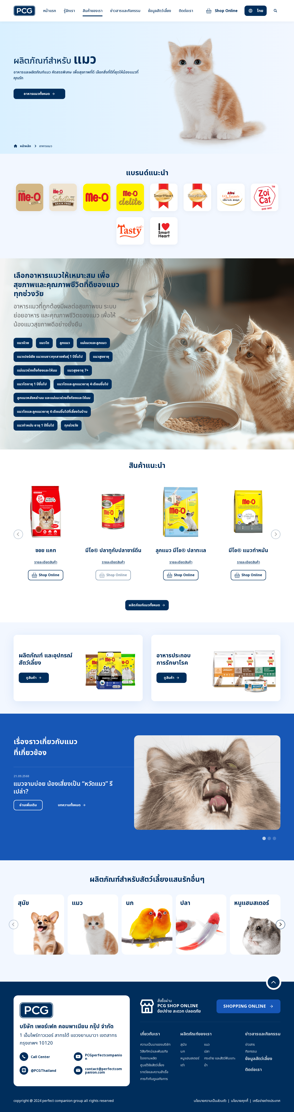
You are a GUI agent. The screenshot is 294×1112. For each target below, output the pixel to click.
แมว (207, 1044)
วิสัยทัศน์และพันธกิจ (154, 1051)
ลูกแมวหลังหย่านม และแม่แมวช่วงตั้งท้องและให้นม (53, 398)
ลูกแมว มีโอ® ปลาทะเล (181, 550)
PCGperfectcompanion (103, 1057)
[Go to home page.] (24, 11)
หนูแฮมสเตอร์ (189, 1058)
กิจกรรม (251, 1051)
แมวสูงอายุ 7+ (77, 370)
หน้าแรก (49, 11)
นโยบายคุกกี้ (239, 1100)
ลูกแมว (65, 343)
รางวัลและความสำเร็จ (154, 1072)
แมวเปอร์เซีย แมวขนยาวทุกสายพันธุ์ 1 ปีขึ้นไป (50, 356)
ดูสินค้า (31, 677)
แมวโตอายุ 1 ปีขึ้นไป (32, 384)
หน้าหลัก (25, 146)
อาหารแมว (45, 146)
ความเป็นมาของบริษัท (155, 1044)
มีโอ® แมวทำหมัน (248, 550)
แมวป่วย (23, 343)
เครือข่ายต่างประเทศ (266, 1100)
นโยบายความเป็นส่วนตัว (210, 1100)
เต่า (182, 1065)
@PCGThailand (43, 1070)
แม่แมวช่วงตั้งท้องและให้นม (37, 370)
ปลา (206, 1051)
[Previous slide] (18, 534)
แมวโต (44, 343)
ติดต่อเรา (186, 11)
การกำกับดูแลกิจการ (154, 1079)
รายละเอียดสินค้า (45, 562)
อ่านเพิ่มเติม (28, 805)
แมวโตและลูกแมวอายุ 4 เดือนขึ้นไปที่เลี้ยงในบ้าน (52, 411)
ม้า (205, 1065)
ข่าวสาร (250, 1044)
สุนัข (183, 1044)
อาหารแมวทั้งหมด (37, 93)
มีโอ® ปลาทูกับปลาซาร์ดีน (113, 550)
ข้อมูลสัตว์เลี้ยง (159, 11)
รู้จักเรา (69, 11)
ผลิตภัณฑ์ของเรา (196, 1034)
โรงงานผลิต (148, 1058)
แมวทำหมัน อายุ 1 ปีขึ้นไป (35, 425)
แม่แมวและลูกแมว (93, 343)
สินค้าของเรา (92, 11)
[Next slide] (275, 534)
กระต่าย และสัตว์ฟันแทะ (219, 1058)
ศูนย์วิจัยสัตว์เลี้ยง (152, 1065)
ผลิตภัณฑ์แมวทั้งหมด (144, 605)
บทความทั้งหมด (69, 805)
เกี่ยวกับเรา (150, 1034)
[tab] (264, 838)
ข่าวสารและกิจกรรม (125, 11)
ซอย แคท (45, 550)
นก (182, 1051)
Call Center (40, 1057)
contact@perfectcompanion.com (103, 1070)
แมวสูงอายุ (101, 356)
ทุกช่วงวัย (71, 425)
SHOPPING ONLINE (244, 1006)
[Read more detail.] (29, 197)
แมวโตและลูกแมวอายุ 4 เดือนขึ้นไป (82, 384)
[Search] (275, 11)
